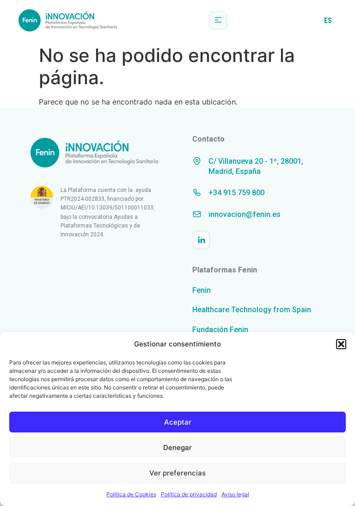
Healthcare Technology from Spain (251, 309)
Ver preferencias (177, 473)
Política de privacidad (189, 494)
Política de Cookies (131, 494)
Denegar (177, 447)
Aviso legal (235, 494)
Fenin (201, 290)
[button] (341, 344)
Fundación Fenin (220, 329)
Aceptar (177, 422)
